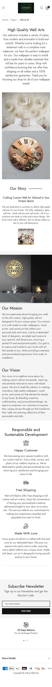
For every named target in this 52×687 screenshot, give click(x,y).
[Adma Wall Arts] (26, 8)
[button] (23, 640)
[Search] (41, 8)
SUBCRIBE (26, 611)
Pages (14, 19)
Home (5, 19)
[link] (26, 111)
